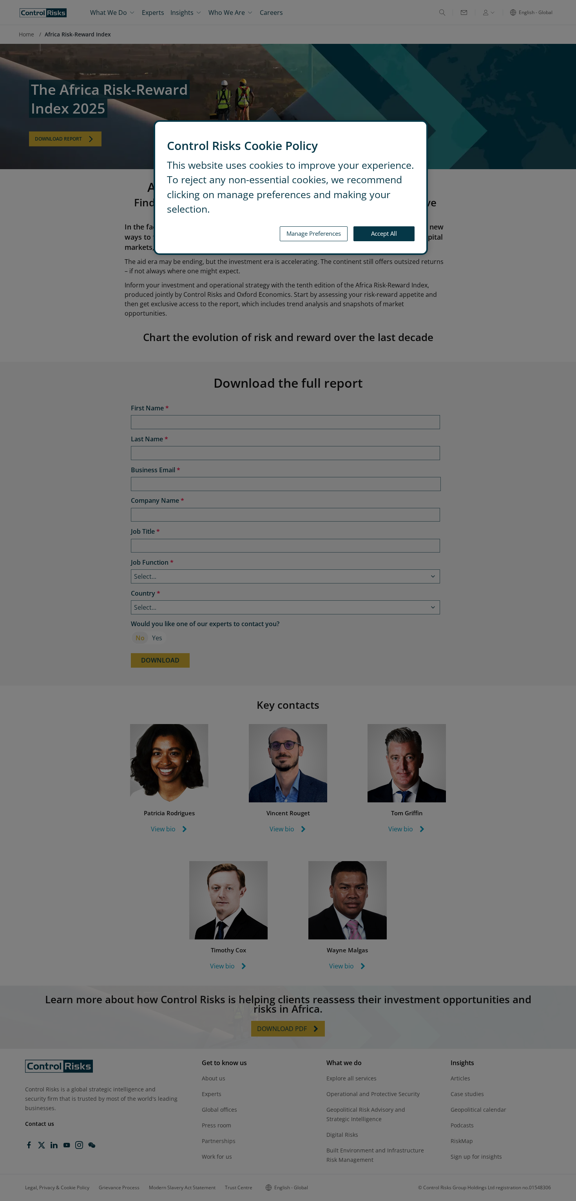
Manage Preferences (313, 233)
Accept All (384, 233)
